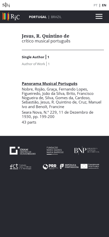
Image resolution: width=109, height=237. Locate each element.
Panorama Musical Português (49, 83)
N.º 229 (50, 112)
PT (96, 5)
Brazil (56, 16)
